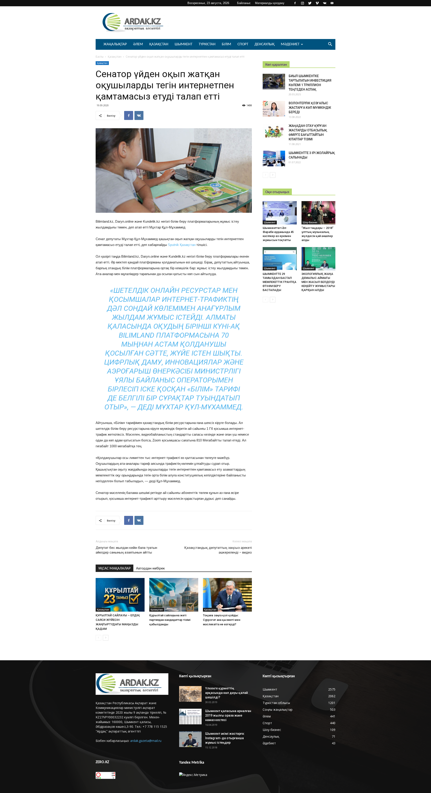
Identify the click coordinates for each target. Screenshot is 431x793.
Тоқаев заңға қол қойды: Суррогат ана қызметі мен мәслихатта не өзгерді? (221, 620)
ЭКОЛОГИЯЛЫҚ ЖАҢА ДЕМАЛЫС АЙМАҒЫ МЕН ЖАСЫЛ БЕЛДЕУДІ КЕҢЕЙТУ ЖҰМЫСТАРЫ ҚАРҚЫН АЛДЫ (318, 282)
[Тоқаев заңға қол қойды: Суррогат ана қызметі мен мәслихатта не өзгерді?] (227, 595)
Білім (226, 44)
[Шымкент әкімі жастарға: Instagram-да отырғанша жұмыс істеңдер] (190, 739)
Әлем (138, 44)
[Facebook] (295, 3)
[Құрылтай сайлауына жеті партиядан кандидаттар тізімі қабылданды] (173, 595)
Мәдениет (290, 44)
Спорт (242, 44)
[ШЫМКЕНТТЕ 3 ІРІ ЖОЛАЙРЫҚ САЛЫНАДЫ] (274, 158)
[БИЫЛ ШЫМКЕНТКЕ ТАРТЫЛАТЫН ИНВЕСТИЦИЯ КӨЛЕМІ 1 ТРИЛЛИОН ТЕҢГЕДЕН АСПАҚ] (274, 81)
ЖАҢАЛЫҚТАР (115, 44)
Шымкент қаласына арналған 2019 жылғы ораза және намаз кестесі (228, 715)
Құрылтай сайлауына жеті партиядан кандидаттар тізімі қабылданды (169, 620)
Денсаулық (265, 44)
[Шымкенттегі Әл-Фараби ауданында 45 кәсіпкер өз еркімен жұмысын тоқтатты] (280, 212)
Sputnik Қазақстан (182, 245)
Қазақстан (158, 44)
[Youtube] (332, 3)
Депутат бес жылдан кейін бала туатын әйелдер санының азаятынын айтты (126, 550)
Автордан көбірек (150, 568)
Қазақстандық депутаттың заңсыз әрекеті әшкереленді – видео (218, 550)
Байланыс (244, 3)
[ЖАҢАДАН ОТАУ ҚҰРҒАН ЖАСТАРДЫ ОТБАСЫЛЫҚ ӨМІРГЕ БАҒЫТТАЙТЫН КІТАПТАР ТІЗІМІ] (274, 131)
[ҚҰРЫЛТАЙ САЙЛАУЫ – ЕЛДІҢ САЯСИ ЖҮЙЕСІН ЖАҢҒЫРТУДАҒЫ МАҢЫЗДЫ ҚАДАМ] (120, 595)
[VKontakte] (324, 3)
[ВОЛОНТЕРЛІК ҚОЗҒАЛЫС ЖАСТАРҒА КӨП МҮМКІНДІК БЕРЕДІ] (274, 109)
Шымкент (183, 44)
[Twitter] (309, 3)
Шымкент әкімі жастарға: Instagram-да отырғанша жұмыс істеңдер (225, 738)
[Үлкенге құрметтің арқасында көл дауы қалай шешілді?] (190, 694)
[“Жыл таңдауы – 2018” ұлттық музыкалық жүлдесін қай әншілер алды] (318, 212)
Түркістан (207, 44)
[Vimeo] (317, 3)
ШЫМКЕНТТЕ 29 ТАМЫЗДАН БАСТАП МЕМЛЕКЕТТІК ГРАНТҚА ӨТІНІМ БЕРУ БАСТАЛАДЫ (279, 282)
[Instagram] (302, 3)
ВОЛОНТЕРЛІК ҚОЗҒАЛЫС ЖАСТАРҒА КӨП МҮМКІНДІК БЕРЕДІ (310, 107)
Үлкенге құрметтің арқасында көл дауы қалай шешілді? (226, 693)
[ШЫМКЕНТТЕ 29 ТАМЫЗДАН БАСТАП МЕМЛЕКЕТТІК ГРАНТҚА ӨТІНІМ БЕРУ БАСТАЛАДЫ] (280, 258)
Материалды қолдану (269, 3)
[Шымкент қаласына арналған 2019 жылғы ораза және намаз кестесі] (190, 716)
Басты (99, 57)
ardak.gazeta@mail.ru (145, 741)
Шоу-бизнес (310, 222)
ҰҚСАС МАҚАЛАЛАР (114, 568)
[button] (330, 45)
